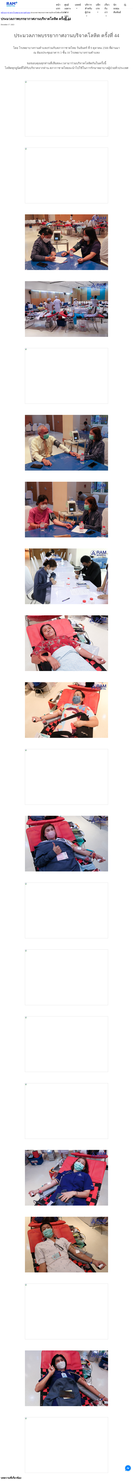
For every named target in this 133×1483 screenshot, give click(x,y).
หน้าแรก (4, 12)
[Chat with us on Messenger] (128, 1468)
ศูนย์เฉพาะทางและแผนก (67, 12)
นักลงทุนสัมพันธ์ (117, 8)
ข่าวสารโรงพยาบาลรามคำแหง (18, 12)
